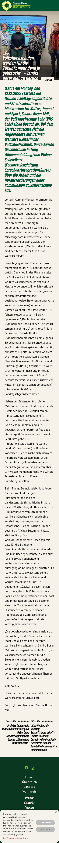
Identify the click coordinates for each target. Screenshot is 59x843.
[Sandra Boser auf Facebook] (26, 769)
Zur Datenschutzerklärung (15, 838)
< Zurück (47, 80)
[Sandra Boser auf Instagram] (33, 769)
